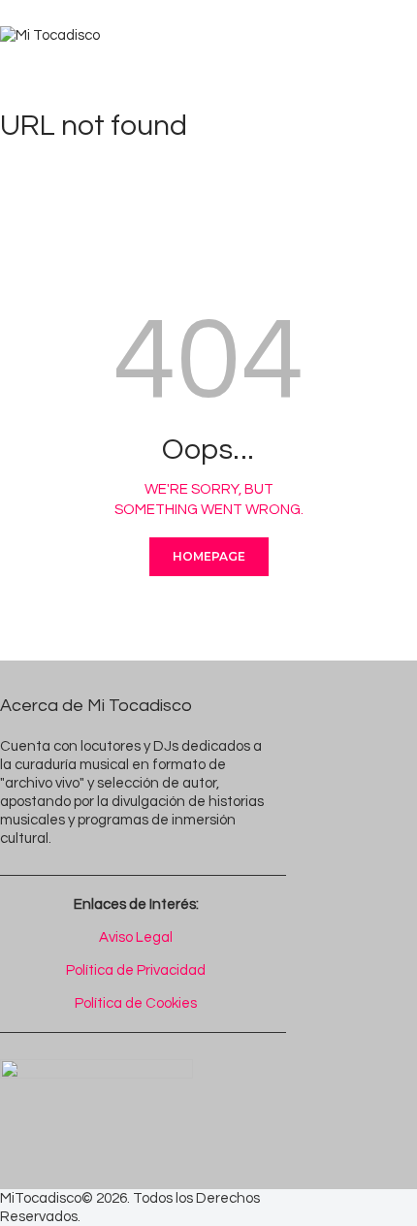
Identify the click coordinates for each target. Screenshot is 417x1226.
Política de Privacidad (136, 970)
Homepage (209, 556)
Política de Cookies (136, 1003)
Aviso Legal (136, 937)
